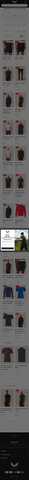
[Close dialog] (27, 230)
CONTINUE (7, 248)
